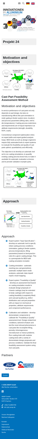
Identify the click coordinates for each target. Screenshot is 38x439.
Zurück (5, 375)
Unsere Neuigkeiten (8, 414)
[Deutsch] (27, 3)
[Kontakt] (19, 3)
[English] (32, 3)
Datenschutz (6, 427)
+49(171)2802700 (10, 405)
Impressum (5, 424)
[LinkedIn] (3, 391)
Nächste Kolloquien (8, 417)
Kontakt (4, 421)
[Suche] (23, 3)
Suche (4, 432)
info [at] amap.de (9, 407)
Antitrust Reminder (8, 430)
